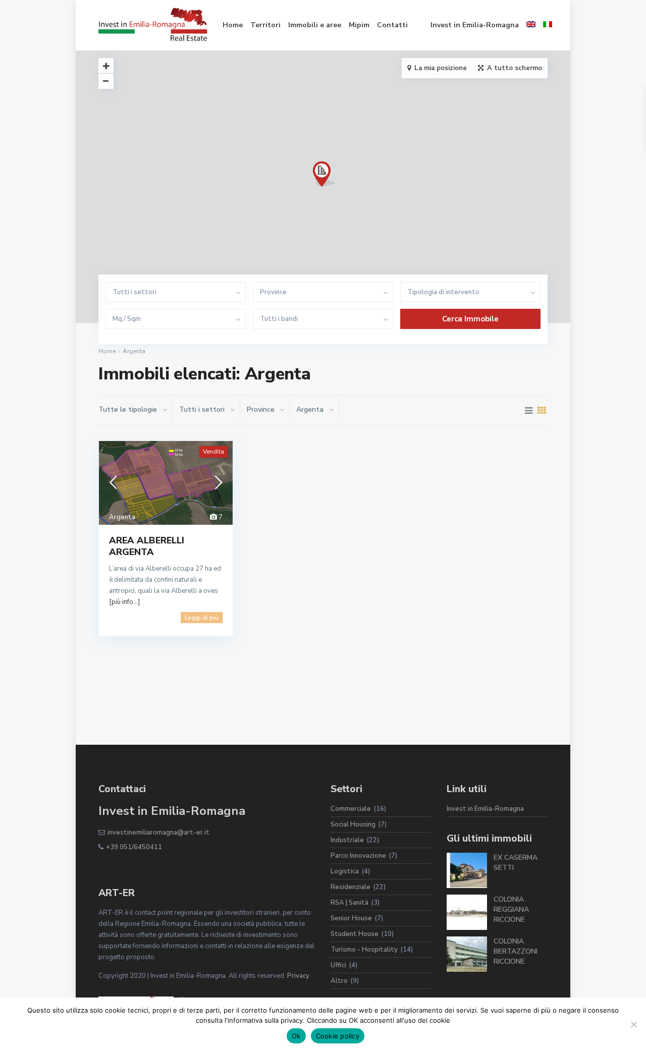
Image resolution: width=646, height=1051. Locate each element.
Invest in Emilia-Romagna (474, 25)
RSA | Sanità (349, 902)
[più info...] (124, 601)
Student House (355, 933)
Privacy (298, 975)
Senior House (351, 918)
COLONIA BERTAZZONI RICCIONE (515, 951)
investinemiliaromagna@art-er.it (158, 832)
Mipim (359, 25)
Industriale (347, 840)
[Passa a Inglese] (531, 25)
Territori (265, 25)
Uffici (338, 965)
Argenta (122, 517)
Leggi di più (202, 618)
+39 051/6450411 (134, 847)
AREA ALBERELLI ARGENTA (146, 546)
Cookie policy (337, 1036)
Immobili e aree (314, 25)
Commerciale (351, 808)
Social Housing (353, 824)
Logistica (345, 871)
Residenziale (350, 887)
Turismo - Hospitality (364, 949)
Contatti (392, 25)
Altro (339, 980)
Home (233, 25)
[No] (633, 1024)
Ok (296, 1036)
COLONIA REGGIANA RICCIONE (511, 909)
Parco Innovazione (358, 855)
